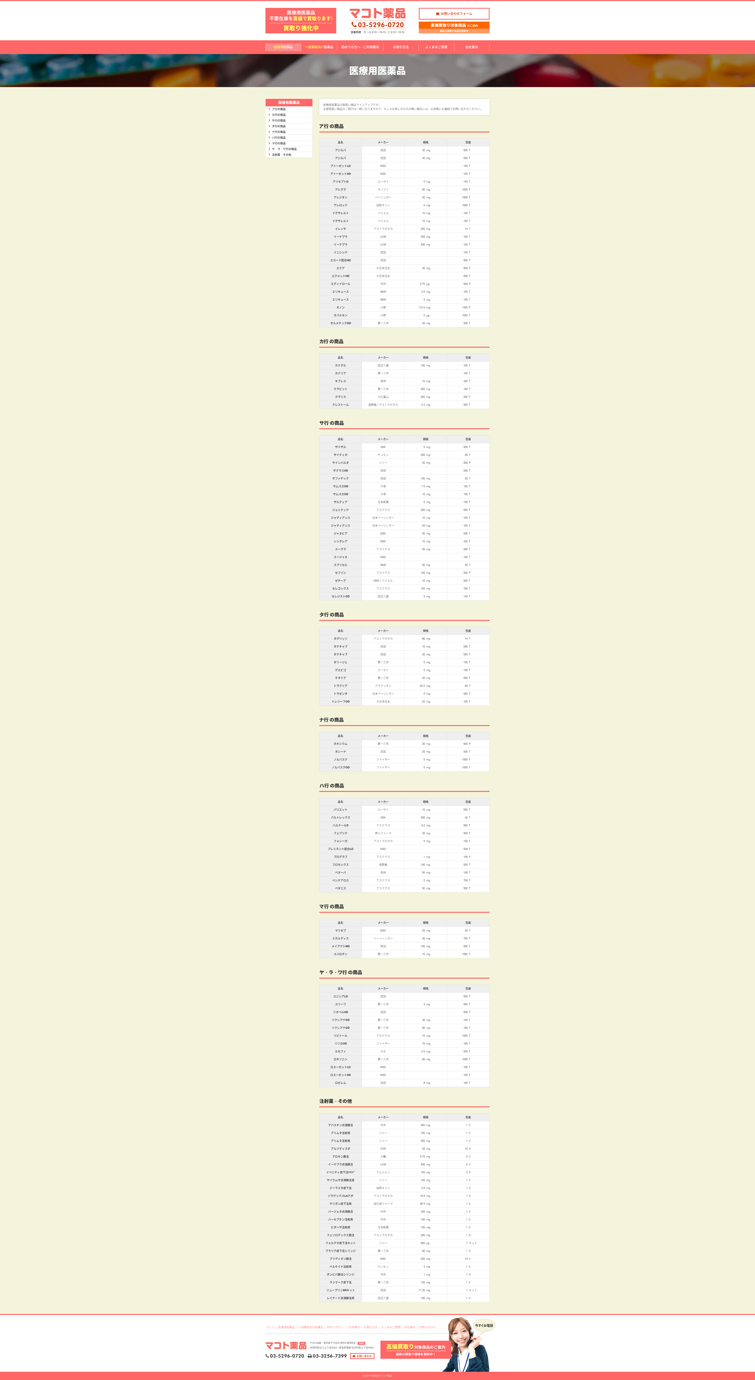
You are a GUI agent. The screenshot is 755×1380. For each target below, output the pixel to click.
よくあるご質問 (391, 1327)
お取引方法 (371, 1327)
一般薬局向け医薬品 (310, 1327)
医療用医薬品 (286, 1327)
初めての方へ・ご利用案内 (343, 1327)
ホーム (270, 1327)
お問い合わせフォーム (456, 14)
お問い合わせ (427, 1327)
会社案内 (409, 1327)
